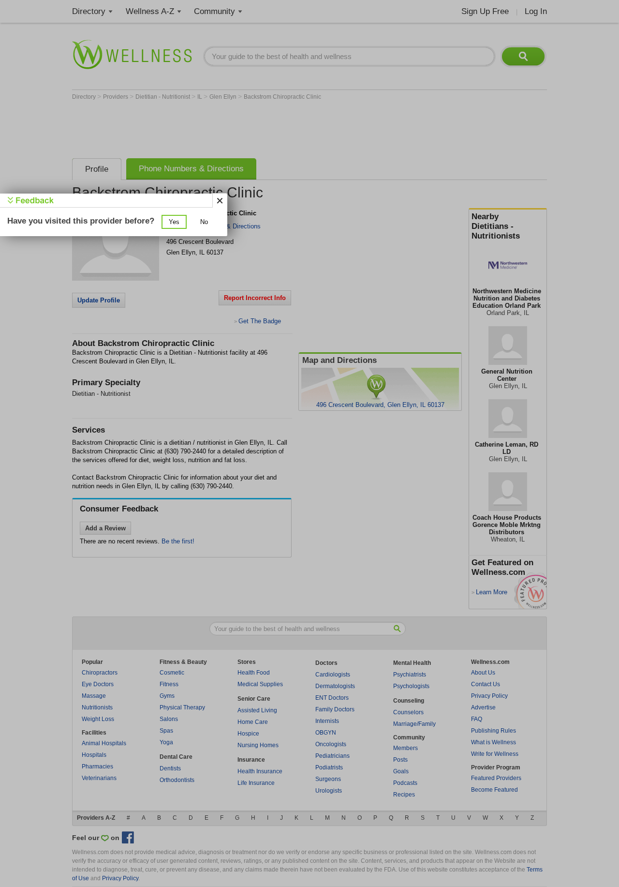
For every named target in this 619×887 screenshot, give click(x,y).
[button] (174, 222)
